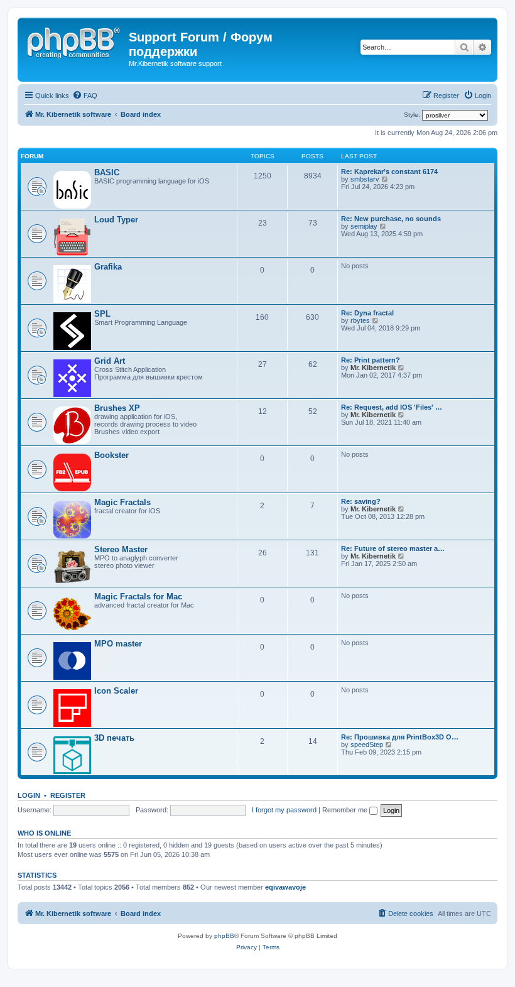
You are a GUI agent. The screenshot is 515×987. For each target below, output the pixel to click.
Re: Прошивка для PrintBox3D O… (399, 737)
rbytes (360, 320)
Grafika (108, 266)
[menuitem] (84, 95)
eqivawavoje (285, 887)
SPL (102, 314)
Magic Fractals (122, 502)
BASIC (106, 172)
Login (29, 795)
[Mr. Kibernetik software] (75, 41)
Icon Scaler (116, 690)
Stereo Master (121, 549)
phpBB (224, 935)
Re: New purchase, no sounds (391, 218)
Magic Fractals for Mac (138, 596)
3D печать (114, 738)
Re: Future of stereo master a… (393, 548)
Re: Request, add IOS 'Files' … (391, 407)
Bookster (111, 455)
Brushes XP (117, 408)
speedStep (366, 744)
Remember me (345, 810)
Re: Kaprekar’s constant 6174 (389, 171)
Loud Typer (116, 219)
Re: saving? (361, 501)
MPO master (118, 643)
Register (67, 795)
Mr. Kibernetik (373, 367)
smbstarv (364, 179)
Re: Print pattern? (370, 360)
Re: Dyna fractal (367, 313)
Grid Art (109, 361)
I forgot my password (284, 810)
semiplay (363, 226)
